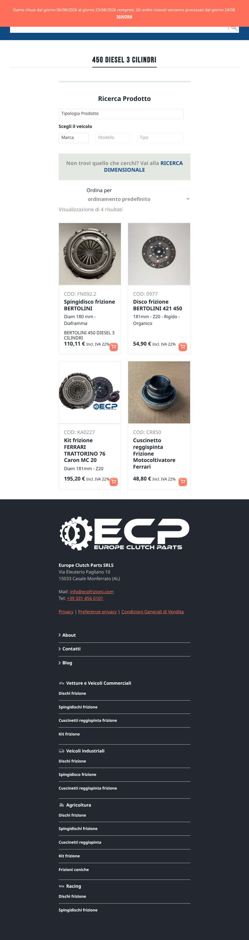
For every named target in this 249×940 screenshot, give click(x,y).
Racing (73, 886)
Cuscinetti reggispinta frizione (88, 720)
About (69, 635)
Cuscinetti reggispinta (80, 842)
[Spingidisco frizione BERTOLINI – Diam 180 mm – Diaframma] (90, 254)
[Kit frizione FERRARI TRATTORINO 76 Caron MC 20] (90, 392)
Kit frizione (69, 734)
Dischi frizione (72, 693)
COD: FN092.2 (80, 293)
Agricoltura (78, 805)
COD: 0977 (145, 293)
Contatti (71, 649)
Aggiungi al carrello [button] (114, 344)
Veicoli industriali (85, 751)
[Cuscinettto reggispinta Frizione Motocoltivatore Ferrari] (159, 392)
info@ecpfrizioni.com (92, 592)
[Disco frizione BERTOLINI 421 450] (159, 254)
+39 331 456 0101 (85, 598)
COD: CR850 (147, 432)
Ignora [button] (124, 16)
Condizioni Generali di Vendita (152, 612)
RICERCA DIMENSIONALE (143, 167)
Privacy (66, 612)
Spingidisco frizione (77, 774)
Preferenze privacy (97, 612)
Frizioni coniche (74, 869)
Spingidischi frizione (78, 707)
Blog (67, 663)
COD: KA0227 (79, 432)
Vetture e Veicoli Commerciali (98, 683)
